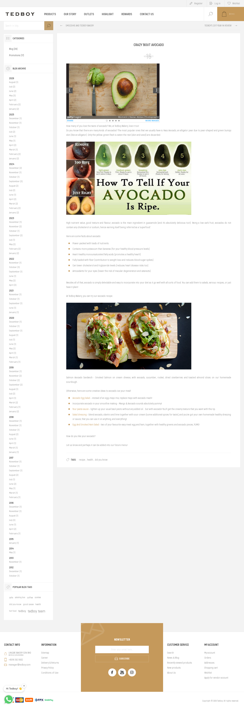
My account (209, 652)
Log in (217, 3)
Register (198, 3)
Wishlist (208, 672)
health (90, 459)
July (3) (12, 520)
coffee (30, 597)
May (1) (12, 140)
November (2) (15, 226)
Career (44, 657)
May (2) (12, 244)
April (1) (12, 353)
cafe (11, 597)
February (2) (15, 104)
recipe (82, 459)
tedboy (22, 611)
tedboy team (36, 611)
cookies (38, 597)
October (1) (14, 127)
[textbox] (28, 25)
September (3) (16, 181)
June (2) (12, 91)
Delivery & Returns (50, 662)
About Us (171, 672)
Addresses (209, 662)
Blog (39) (13, 48)
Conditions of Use (49, 672)
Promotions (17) (16, 55)
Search (48, 25)
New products (174, 667)
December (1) (15, 118)
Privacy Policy (47, 667)
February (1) (14, 362)
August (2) (13, 185)
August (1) (13, 82)
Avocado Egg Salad (81, 398)
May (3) (12, 95)
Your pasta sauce (81, 409)
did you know (101, 459)
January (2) (14, 109)
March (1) (13, 149)
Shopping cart (211, 667)
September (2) (16, 235)
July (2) (12, 86)
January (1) (14, 312)
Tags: (73, 459)
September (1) (15, 271)
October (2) (14, 380)
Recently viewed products (179, 662)
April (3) (12, 285)
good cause (28, 604)
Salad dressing (80, 414)
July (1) (12, 239)
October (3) (14, 267)
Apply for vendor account (216, 677)
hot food (12, 611)
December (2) (15, 168)
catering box (20, 597)
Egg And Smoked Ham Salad (86, 424)
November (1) (15, 122)
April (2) (12, 100)
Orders (207, 657)
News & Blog (173, 657)
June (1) (12, 136)
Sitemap (45, 652)
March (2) (13, 203)
